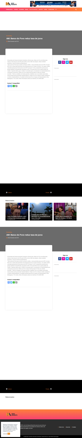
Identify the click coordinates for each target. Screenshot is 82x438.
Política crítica (33, 9)
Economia (21, 9)
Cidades (16, 9)
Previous (3, 213)
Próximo (48, 192)
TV (56, 9)
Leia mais (5, 433)
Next (78, 213)
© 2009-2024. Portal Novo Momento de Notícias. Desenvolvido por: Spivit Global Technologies (41, 436)
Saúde (45, 9)
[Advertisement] (41, 21)
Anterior (10, 192)
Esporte (41, 9)
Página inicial (9, 9)
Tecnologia (51, 9)
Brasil (26, 9)
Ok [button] (8, 433)
